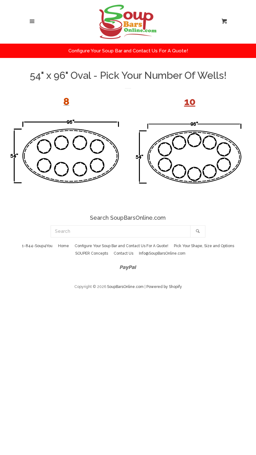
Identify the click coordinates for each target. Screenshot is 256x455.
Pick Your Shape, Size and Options (204, 246)
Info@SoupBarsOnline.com (162, 253)
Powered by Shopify (164, 287)
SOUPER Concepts (91, 253)
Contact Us (123, 253)
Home (63, 246)
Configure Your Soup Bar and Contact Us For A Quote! (121, 246)
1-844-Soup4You (37, 246)
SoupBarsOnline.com (125, 287)
